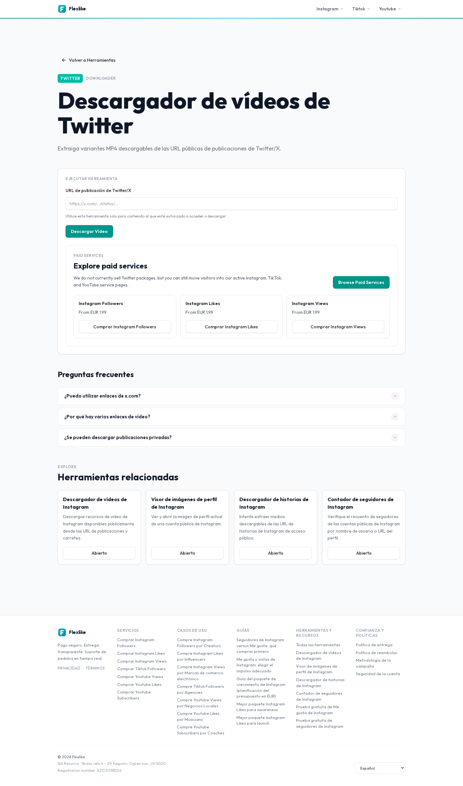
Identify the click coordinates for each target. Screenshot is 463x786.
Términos (95, 668)
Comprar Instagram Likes (231, 327)
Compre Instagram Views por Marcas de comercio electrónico (201, 672)
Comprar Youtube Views (140, 676)
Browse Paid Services (361, 282)
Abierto (99, 553)
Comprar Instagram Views (338, 327)
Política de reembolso (376, 652)
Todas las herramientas (318, 644)
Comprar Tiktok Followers (141, 668)
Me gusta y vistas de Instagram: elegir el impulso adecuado (256, 665)
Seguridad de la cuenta (378, 673)
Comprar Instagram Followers (124, 327)
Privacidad (69, 668)
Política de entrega (374, 644)
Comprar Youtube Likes (139, 684)
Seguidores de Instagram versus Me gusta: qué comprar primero (260, 645)
